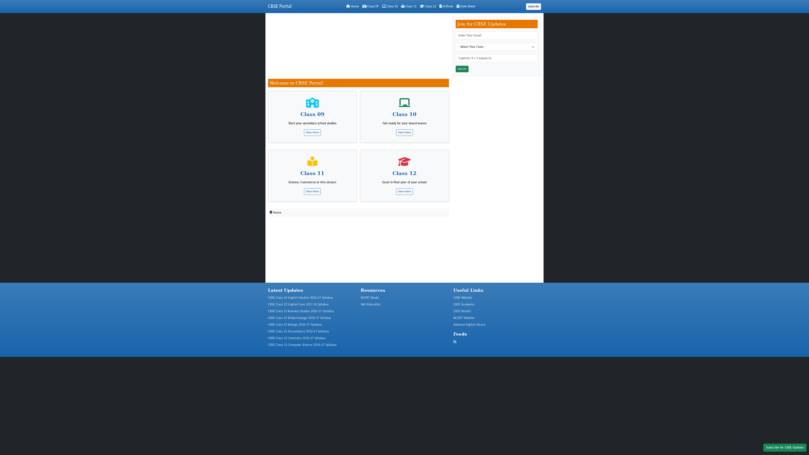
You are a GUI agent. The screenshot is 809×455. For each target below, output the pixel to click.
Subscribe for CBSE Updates (785, 447)
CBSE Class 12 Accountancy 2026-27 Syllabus (298, 331)
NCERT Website (463, 318)
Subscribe (533, 6)
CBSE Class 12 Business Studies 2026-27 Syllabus (301, 311)
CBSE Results (462, 311)
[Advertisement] (358, 45)
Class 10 (392, 6)
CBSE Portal (280, 6)
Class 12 (430, 6)
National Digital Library (469, 325)
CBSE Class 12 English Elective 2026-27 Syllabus (300, 298)
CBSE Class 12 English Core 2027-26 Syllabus (298, 304)
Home (354, 6)
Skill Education (370, 304)
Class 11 (410, 6)
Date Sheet (467, 6)
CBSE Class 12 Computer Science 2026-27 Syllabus (302, 345)
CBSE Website (462, 298)
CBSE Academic (464, 304)
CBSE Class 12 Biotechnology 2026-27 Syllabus (299, 318)
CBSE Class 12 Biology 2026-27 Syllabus (295, 325)
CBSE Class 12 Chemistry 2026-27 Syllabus (296, 338)
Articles (447, 6)
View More (312, 132)
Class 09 (373, 6)
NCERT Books (370, 298)
